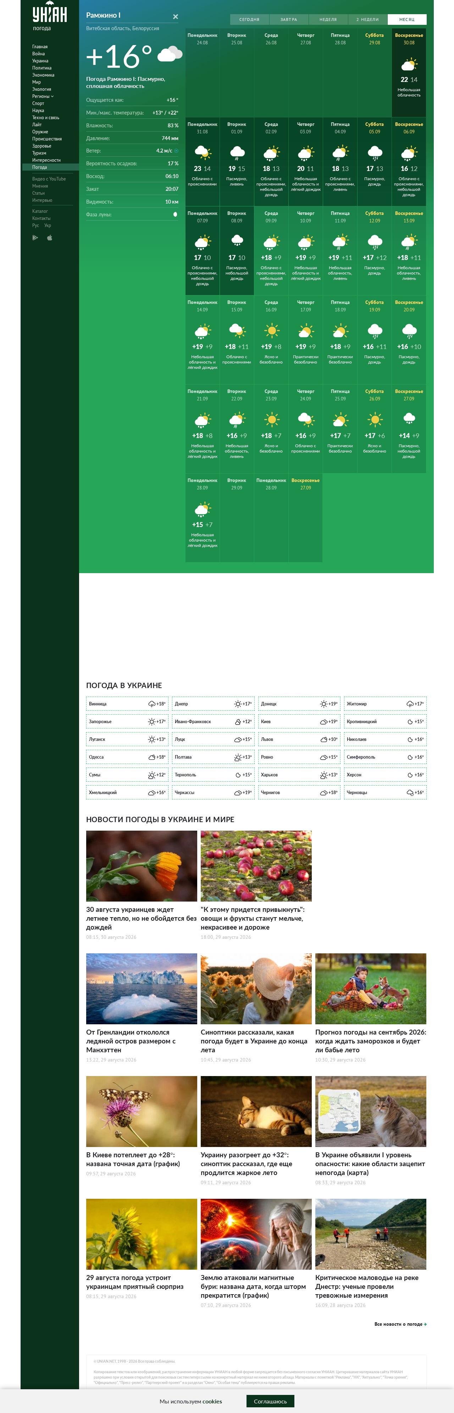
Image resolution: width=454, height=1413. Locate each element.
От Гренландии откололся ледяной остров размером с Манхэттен (131, 1041)
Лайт (36, 125)
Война (38, 54)
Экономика (43, 75)
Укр (47, 225)
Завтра (289, 19)
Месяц (407, 19)
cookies (212, 1401)
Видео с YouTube (49, 179)
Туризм (39, 153)
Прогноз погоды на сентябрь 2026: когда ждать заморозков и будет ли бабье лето (370, 1041)
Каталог (40, 211)
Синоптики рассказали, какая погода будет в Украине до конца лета (254, 1041)
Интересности (46, 160)
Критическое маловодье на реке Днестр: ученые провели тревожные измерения (367, 1286)
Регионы (41, 96)
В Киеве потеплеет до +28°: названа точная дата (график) (133, 1159)
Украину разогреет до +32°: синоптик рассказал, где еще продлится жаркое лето (246, 1163)
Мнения (40, 186)
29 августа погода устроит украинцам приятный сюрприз (135, 1281)
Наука (38, 110)
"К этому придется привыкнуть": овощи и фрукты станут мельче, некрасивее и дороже (253, 918)
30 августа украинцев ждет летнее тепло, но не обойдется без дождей (141, 918)
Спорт (38, 103)
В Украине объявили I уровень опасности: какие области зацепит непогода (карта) (370, 1163)
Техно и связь (45, 118)
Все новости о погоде (398, 1323)
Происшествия (47, 139)
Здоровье (41, 146)
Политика (41, 68)
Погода (39, 167)
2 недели (367, 19)
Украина (40, 61)
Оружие (40, 132)
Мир (36, 82)
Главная (40, 47)
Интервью (42, 200)
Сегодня (249, 19)
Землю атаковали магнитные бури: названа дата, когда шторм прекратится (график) (253, 1286)
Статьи (38, 193)
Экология (41, 89)
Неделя (328, 19)
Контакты (41, 218)
